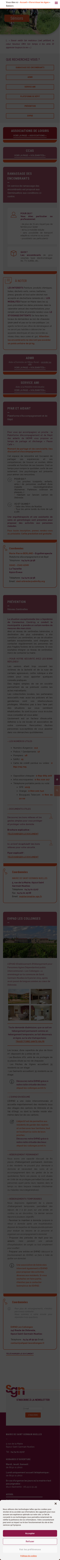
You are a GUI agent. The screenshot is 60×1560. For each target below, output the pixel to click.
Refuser (30, 1541)
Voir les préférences (30, 1549)
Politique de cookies (28, 1556)
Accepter (30, 1533)
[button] (55, 1503)
